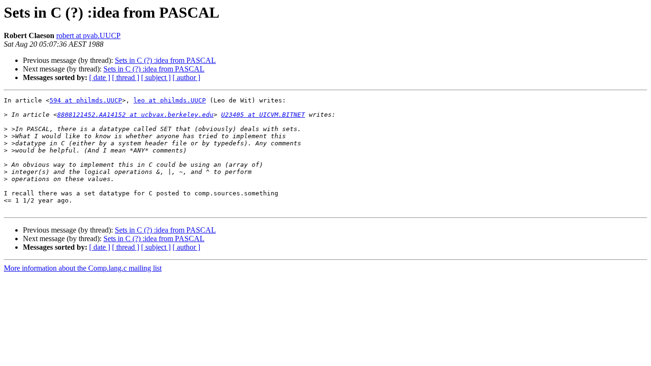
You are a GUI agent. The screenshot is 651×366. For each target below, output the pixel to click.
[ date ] (99, 77)
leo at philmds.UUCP (169, 100)
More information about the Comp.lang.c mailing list (83, 268)
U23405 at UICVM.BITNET (263, 114)
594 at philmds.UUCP (86, 100)
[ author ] (186, 77)
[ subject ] (156, 77)
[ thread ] (125, 77)
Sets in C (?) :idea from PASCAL (165, 60)
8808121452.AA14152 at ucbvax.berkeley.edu (135, 114)
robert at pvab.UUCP (88, 35)
